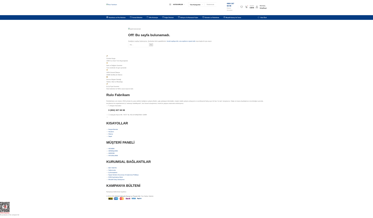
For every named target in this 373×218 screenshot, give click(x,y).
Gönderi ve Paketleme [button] (212, 17)
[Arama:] (138, 45)
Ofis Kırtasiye (172, 14)
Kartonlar (171, 38)
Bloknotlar (171, 28)
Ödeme (110, 134)
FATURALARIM (113, 155)
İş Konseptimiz (112, 172)
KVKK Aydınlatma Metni (115, 177)
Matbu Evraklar (172, 21)
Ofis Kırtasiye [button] (153, 17)
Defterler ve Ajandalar (175, 31)
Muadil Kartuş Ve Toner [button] (233, 17)
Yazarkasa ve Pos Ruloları (176, 11)
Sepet (110, 136)
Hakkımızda (112, 170)
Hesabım (111, 131)
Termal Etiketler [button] (137, 17)
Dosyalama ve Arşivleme (176, 34)
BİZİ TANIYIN (112, 168)
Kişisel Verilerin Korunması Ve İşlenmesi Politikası (123, 175)
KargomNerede (113, 129)
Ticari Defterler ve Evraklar (176, 24)
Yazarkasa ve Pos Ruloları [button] (117, 17)
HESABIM (111, 148)
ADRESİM (111, 153)
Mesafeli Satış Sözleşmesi (116, 179)
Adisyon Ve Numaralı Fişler (176, 17)
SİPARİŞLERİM (113, 151)
